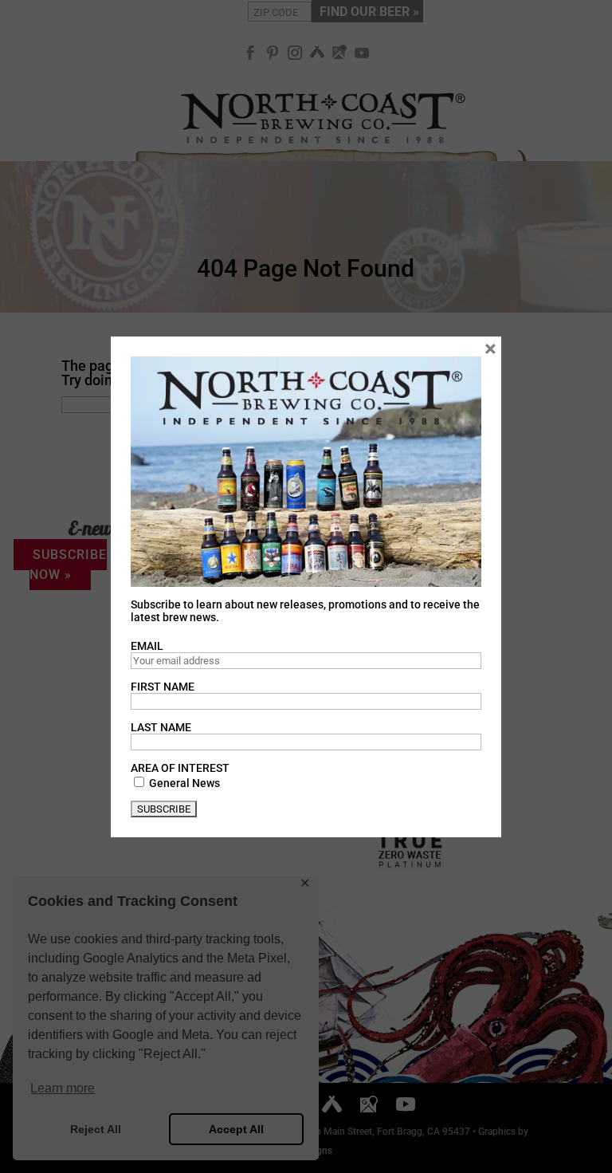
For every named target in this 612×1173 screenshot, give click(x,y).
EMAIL (147, 646)
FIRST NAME (162, 686)
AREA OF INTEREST (180, 768)
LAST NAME (161, 727)
